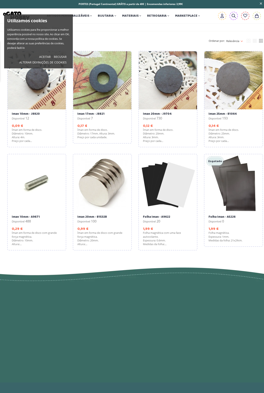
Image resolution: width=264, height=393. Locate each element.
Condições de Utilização (155, 322)
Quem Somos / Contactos (156, 331)
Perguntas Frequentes (153, 368)
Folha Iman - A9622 (156, 217)
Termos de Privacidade (154, 314)
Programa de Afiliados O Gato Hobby (160, 349)
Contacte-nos (145, 359)
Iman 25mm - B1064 (223, 114)
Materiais (132, 16)
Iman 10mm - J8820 (26, 114)
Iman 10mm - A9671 (26, 217)
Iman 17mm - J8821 (91, 114)
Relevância (232, 41)
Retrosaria (158, 16)
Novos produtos (83, 302)
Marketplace (188, 16)
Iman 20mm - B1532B (92, 217)
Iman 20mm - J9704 (157, 114)
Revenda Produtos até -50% (92, 310)
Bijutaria (107, 16)
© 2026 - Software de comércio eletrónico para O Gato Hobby (45, 388)
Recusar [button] (60, 57)
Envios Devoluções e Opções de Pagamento (161, 304)
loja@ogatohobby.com (226, 302)
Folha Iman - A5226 (222, 217)
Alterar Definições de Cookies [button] (43, 62)
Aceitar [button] (45, 57)
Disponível (18, 118)
